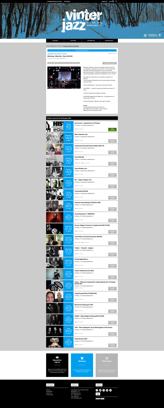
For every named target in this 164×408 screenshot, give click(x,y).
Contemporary (51, 62)
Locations (73, 41)
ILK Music (49, 58)
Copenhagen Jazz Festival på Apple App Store (98, 398)
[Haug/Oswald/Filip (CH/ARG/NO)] (54, 295)
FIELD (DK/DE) (79, 157)
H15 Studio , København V (59, 58)
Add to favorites (113, 53)
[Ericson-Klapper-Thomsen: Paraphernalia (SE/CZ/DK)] (54, 226)
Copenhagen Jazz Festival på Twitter (100, 390)
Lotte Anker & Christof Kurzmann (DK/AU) (88, 236)
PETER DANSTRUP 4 (81, 259)
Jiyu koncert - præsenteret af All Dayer (87, 123)
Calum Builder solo (81, 168)
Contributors (49, 391)
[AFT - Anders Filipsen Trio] (54, 181)
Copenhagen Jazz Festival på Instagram (107, 390)
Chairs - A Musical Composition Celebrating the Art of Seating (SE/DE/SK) (95, 283)
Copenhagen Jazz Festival (54, 1)
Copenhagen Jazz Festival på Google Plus (103, 390)
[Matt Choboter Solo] (54, 136)
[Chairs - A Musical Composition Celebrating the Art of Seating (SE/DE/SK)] (54, 283)
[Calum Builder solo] (54, 170)
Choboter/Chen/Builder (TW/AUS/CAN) (87, 202)
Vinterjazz (67, 1)
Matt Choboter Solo (81, 134)
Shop (110, 1)
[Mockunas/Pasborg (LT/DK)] (54, 306)
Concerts (60, 46)
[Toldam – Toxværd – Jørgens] (54, 249)
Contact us (49, 393)
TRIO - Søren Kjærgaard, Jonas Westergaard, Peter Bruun (93, 327)
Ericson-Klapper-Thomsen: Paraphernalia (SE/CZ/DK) (92, 225)
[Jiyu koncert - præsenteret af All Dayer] (54, 124)
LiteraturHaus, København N (87, 136)
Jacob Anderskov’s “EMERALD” (85, 214)
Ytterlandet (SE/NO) (81, 191)
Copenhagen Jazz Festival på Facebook (97, 390)
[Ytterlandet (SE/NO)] (54, 192)
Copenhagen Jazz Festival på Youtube (110, 390)
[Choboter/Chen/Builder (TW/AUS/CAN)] (54, 204)
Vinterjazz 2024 (53, 46)
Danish (104, 1)
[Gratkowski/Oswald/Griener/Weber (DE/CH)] (54, 147)
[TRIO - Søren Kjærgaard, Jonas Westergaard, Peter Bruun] (54, 329)
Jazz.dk (47, 46)
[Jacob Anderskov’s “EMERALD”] (54, 215)
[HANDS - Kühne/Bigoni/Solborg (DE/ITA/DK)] (54, 317)
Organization (109, 41)
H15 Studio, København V (87, 125)
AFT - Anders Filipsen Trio (83, 180)
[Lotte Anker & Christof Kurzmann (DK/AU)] (54, 238)
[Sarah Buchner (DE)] (54, 340)
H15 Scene (77, 125)
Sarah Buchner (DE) (81, 339)
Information (91, 41)
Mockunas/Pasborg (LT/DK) (84, 304)
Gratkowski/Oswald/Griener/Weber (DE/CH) (89, 146)
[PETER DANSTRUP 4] (54, 260)
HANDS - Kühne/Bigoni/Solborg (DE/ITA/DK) (89, 316)
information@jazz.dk (76, 398)
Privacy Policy (49, 394)
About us (48, 390)
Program (55, 41)
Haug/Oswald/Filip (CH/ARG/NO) (86, 293)
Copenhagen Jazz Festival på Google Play (102, 398)
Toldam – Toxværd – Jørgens (84, 248)
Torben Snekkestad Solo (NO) (84, 270)
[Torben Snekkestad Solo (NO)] (54, 272)
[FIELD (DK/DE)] (54, 158)
